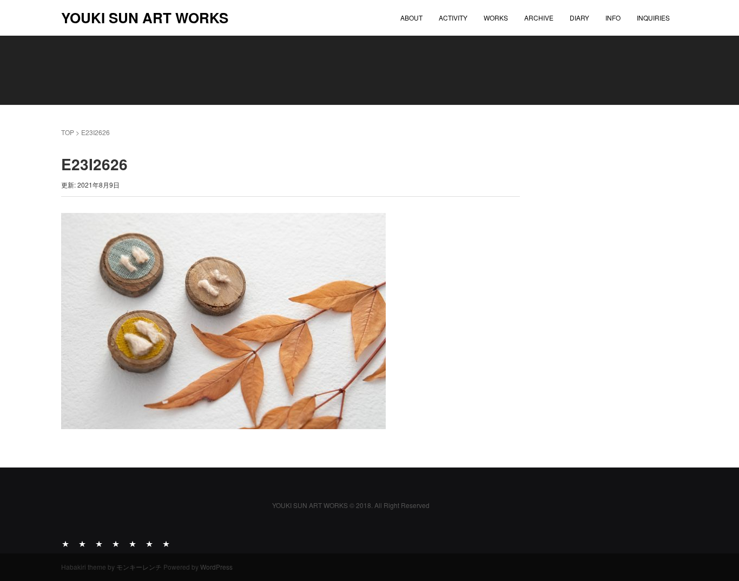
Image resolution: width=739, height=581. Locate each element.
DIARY (579, 17)
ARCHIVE (538, 17)
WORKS (496, 17)
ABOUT (411, 17)
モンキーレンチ (139, 566)
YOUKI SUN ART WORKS (144, 18)
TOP (67, 132)
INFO (613, 17)
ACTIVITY (453, 17)
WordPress (216, 566)
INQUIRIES (653, 17)
